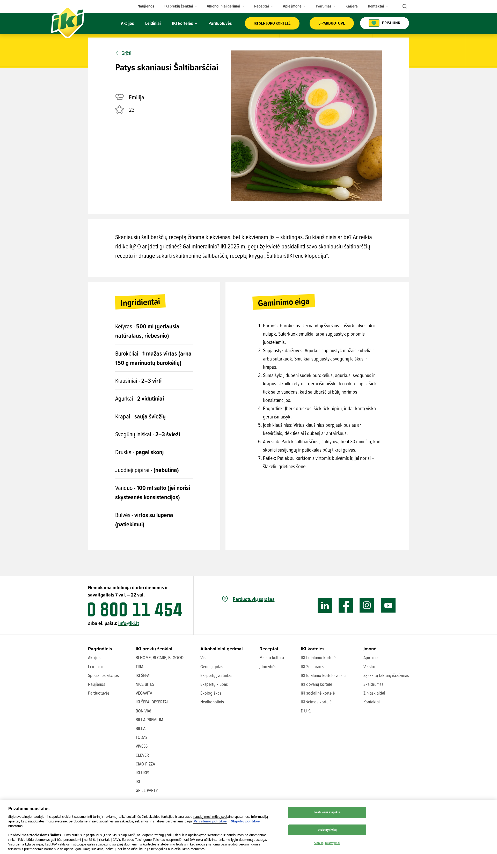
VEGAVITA (144, 693)
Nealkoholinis (212, 701)
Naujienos (96, 684)
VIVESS (142, 746)
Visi (203, 657)
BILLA (140, 728)
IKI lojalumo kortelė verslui (324, 675)
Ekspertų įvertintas (216, 675)
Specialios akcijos (103, 675)
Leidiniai (95, 666)
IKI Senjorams (312, 666)
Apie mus (371, 657)
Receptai (268, 648)
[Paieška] (404, 6)
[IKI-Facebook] (346, 605)
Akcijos (94, 657)
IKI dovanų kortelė (316, 684)
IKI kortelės (313, 648)
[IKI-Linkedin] (325, 605)
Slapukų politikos (245, 821)
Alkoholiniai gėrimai (221, 648)
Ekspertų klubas (214, 684)
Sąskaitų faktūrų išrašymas (386, 675)
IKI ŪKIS (142, 772)
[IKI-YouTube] (388, 605)
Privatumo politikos (210, 821)
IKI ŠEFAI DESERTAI (152, 701)
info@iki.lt (128, 623)
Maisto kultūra (271, 657)
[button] (181, 6)
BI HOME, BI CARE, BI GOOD (160, 657)
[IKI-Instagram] (367, 605)
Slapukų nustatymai (327, 843)
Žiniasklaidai (374, 693)
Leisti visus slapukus (327, 812)
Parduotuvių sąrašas (253, 599)
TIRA (139, 666)
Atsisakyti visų (327, 829)
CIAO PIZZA (145, 764)
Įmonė (369, 648)
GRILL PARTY (147, 790)
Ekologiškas (210, 693)
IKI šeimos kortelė (316, 701)
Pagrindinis (100, 648)
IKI (138, 781)
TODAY (142, 737)
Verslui (369, 666)
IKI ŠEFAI (143, 675)
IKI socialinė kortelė (318, 693)
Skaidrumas (373, 684)
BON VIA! (143, 711)
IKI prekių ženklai (154, 648)
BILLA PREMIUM (149, 719)
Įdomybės (267, 666)
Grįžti (126, 53)
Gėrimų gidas (211, 666)
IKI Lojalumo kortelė (318, 657)
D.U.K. (306, 711)
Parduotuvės (98, 693)
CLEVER (142, 755)
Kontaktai (371, 701)
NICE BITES (145, 684)
